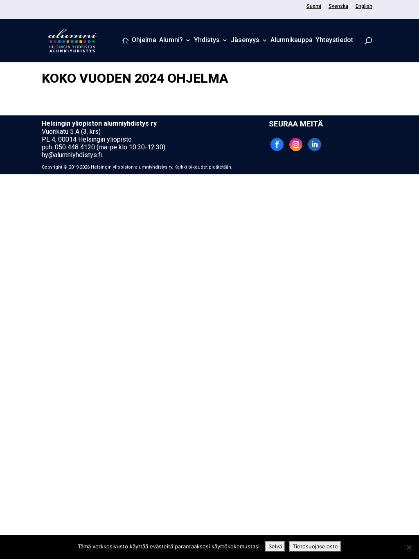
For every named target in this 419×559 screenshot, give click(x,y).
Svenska (338, 6)
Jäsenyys (245, 40)
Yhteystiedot (334, 40)
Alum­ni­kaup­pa (291, 40)
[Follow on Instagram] (295, 144)
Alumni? (171, 40)
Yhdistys (207, 40)
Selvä (275, 546)
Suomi (313, 6)
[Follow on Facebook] (277, 144)
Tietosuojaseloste (315, 546)
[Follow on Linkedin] (314, 144)
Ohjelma (144, 40)
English (364, 6)
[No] (409, 547)
